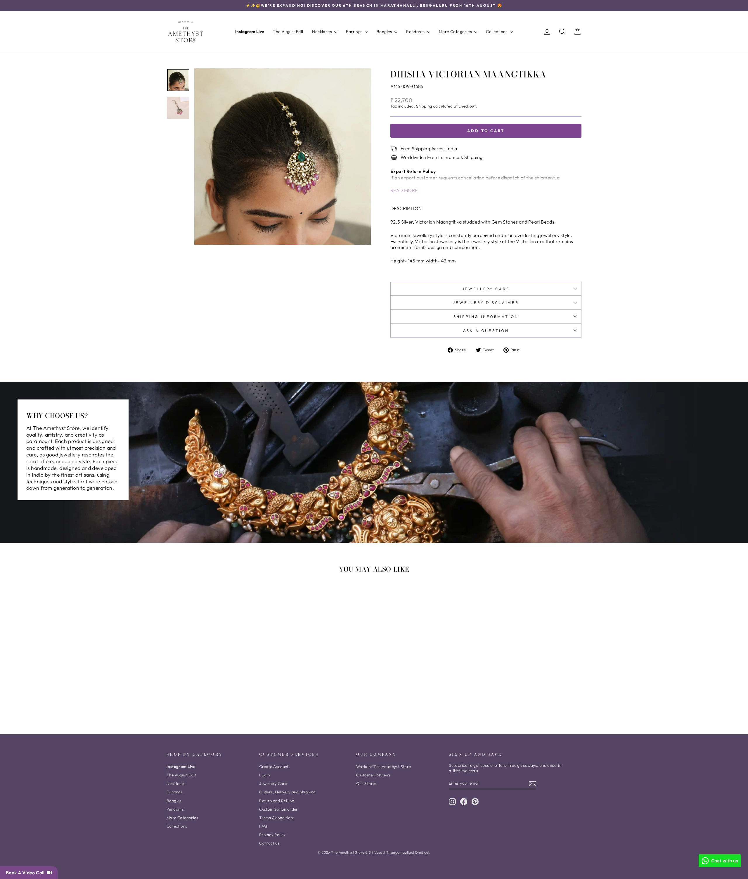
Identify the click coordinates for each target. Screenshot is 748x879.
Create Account (274, 766)
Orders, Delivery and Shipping (287, 792)
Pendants (416, 31)
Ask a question (486, 330)
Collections (497, 31)
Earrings (354, 31)
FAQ (263, 826)
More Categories (456, 31)
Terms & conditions (277, 817)
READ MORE (404, 190)
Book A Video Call (26, 872)
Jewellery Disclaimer (486, 302)
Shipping (424, 106)
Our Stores (366, 783)
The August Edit (288, 31)
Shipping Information (486, 316)
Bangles (385, 31)
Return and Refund (276, 800)
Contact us (269, 843)
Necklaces (322, 31)
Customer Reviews (373, 775)
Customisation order (278, 809)
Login (264, 775)
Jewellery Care (486, 288)
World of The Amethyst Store (383, 766)
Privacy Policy (272, 834)
